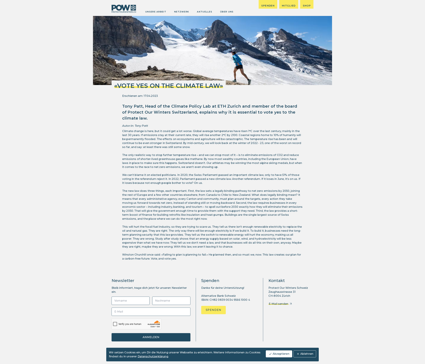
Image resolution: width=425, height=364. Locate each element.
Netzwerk (181, 11)
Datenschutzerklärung (153, 356)
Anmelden (151, 337)
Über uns (226, 11)
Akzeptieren (281, 353)
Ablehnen (306, 353)
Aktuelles (204, 11)
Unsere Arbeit (155, 11)
